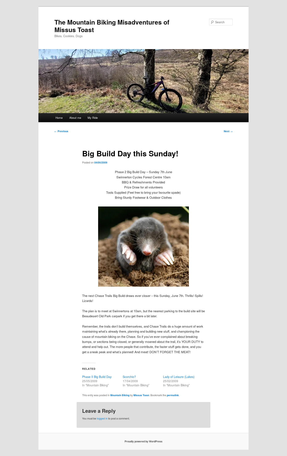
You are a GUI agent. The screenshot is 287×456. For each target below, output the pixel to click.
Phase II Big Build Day (97, 377)
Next (228, 131)
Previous (61, 131)
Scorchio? (129, 377)
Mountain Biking (119, 395)
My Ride (93, 118)
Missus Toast (141, 395)
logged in (102, 418)
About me (75, 118)
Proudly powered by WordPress (143, 441)
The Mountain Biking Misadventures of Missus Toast (111, 25)
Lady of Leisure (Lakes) (179, 377)
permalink (173, 395)
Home (59, 118)
